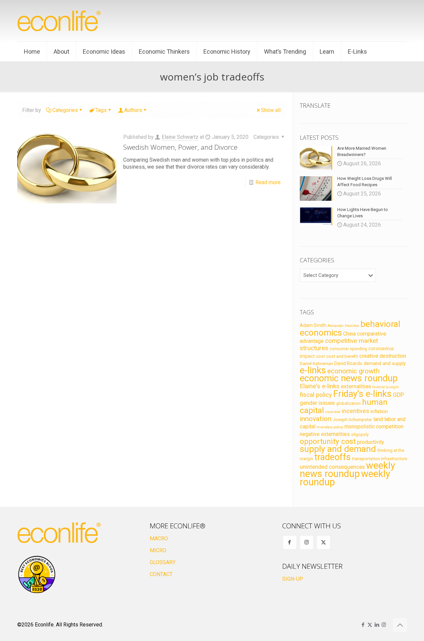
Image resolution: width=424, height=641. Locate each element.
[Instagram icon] (383, 625)
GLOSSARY (163, 562)
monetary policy (330, 427)
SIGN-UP (292, 579)
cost (320, 356)
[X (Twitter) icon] (369, 625)
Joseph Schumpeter (352, 419)
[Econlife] (59, 20)
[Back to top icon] (400, 625)
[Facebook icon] (362, 625)
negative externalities (325, 434)
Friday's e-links (362, 394)
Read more (268, 182)
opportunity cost (328, 441)
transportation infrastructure (379, 458)
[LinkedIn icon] (376, 625)
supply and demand (338, 449)
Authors (133, 110)
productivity (370, 442)
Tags (101, 110)
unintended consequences (332, 466)
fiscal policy (316, 395)
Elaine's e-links (320, 386)
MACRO (159, 538)
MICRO (158, 550)
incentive (333, 412)
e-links (313, 370)
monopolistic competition (373, 426)
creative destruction (382, 356)
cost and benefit (342, 356)
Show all (271, 110)
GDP (398, 395)
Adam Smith (313, 325)
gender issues (317, 403)
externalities (356, 386)
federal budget (385, 387)
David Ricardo (348, 363)
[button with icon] (289, 542)
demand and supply (385, 363)
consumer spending (348, 349)
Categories (65, 110)
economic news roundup (349, 378)
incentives (355, 410)
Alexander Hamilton (343, 326)
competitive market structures (339, 344)
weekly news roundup (347, 469)
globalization (348, 403)
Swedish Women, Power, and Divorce (180, 147)
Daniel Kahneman (316, 363)
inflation (379, 411)
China (349, 334)
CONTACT (161, 574)
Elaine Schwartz (180, 137)
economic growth (353, 371)
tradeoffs (332, 457)
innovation (315, 419)
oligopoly (360, 434)
